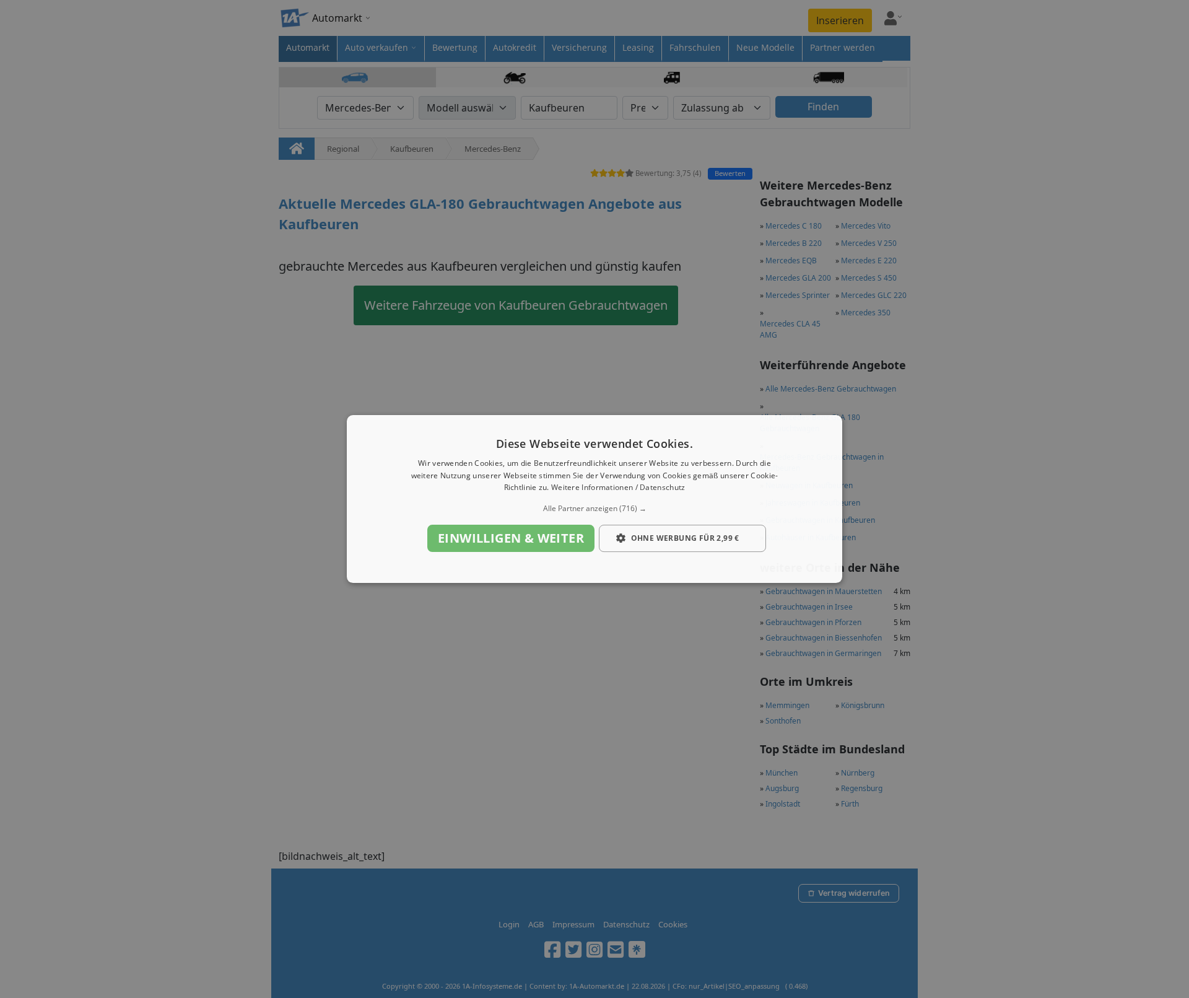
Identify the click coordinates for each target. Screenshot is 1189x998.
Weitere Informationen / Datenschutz (618, 488)
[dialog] (594, 499)
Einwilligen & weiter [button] (511, 538)
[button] (594, 508)
